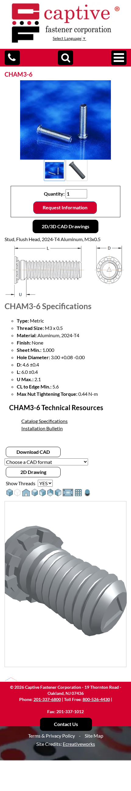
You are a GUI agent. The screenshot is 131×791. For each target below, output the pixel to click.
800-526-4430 (96, 699)
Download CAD (33, 452)
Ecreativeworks (79, 744)
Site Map (94, 736)
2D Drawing (33, 472)
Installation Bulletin (42, 428)
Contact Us (66, 724)
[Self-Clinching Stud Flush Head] (65, 120)
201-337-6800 (47, 699)
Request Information (65, 207)
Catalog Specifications (44, 421)
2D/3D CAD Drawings (65, 226)
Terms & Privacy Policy (51, 736)
